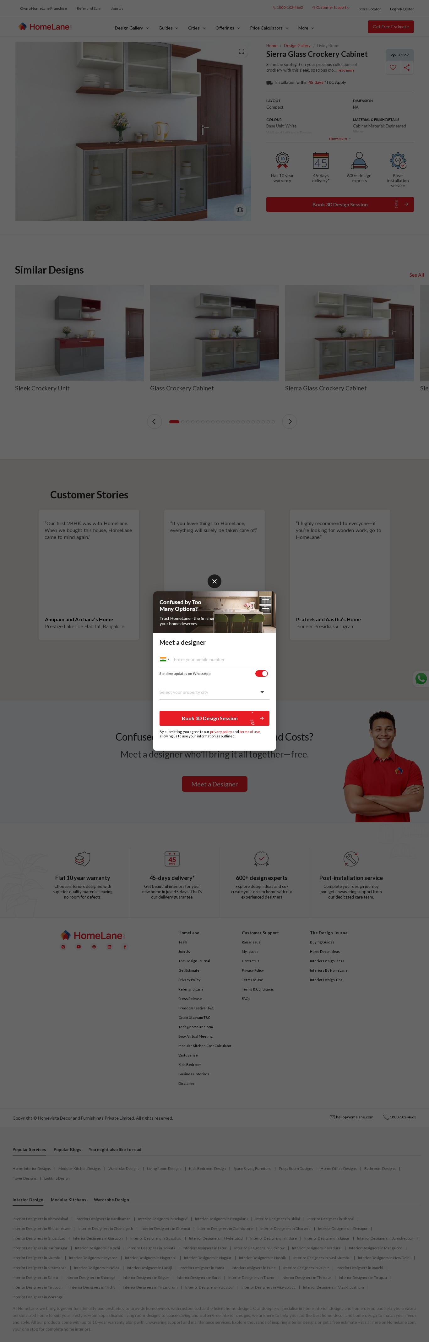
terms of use (250, 732)
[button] (214, 718)
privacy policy (221, 732)
